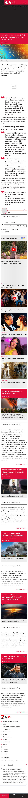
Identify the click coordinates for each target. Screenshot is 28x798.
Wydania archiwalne (7, 737)
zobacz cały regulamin (18, 782)
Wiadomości (11, 6)
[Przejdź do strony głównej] (10, 2)
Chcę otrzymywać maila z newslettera (12, 769)
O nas (4, 724)
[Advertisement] (14, 20)
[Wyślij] (26, 764)
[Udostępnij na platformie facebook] (17, 217)
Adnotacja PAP (6, 742)
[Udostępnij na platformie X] (19, 217)
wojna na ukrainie (10, 226)
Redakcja (5, 734)
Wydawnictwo (6, 729)
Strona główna (4, 6)
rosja (7, 222)
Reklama (5, 744)
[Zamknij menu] (2, 2)
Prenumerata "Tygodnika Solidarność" (12, 726)
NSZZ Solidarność (24, 2)
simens (13, 222)
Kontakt (5, 739)
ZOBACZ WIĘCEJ (21, 226)
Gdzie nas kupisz (7, 732)
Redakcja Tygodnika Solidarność (10, 721)
